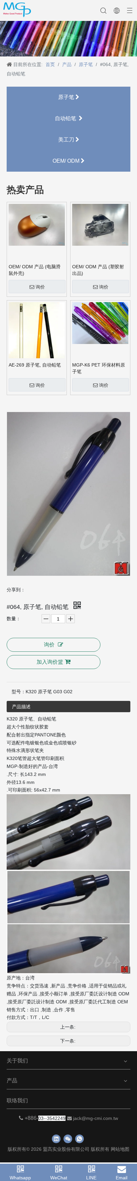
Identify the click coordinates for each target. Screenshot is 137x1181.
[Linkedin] (56, 1139)
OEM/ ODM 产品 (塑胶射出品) (98, 270)
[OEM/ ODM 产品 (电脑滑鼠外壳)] (37, 224)
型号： (19, 691)
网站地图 (120, 1149)
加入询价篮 (50, 662)
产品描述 (21, 706)
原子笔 (66, 97)
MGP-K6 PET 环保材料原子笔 (98, 368)
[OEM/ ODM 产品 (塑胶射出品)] (100, 224)
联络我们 (17, 1100)
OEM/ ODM (67, 161)
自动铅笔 (67, 118)
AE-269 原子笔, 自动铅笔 (35, 365)
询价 (40, 287)
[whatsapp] (79, 1139)
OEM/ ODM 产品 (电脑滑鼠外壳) (35, 270)
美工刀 (66, 139)
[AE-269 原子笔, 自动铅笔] (37, 336)
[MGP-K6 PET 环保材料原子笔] (100, 322)
